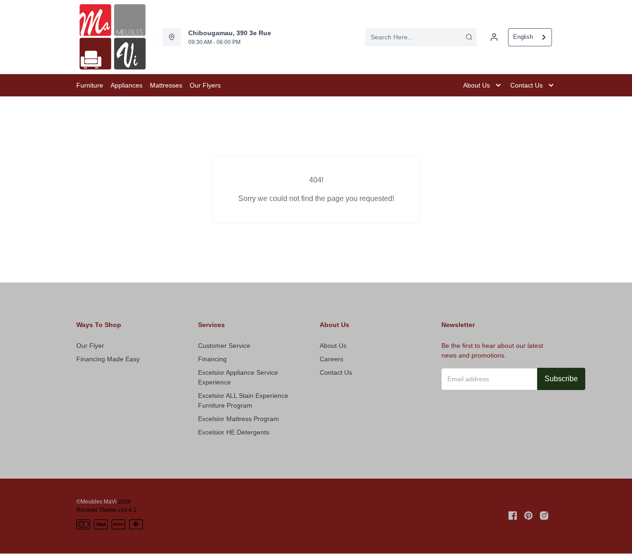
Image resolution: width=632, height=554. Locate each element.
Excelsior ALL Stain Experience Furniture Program (243, 400)
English (523, 36)
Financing (212, 359)
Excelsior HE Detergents (233, 432)
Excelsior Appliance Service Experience (238, 377)
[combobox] (421, 37)
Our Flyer (90, 345)
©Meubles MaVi (96, 501)
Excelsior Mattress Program (238, 418)
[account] (494, 37)
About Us (333, 345)
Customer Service (224, 345)
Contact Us (336, 372)
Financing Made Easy (108, 359)
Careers (331, 359)
